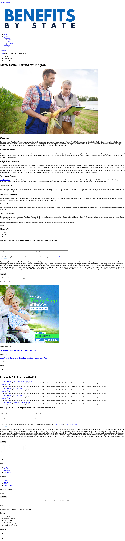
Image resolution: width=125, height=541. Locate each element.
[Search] (24, 278)
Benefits (6, 36)
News (9, 40)
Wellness (10, 43)
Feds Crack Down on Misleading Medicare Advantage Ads (23, 358)
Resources (7, 38)
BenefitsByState (5, 2)
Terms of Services (71, 257)
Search (2, 278)
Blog (9, 41)
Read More (3, 258)
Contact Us (7, 47)
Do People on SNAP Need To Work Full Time (18, 350)
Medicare (7, 45)
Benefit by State (5, 180)
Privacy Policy (58, 257)
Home (6, 34)
